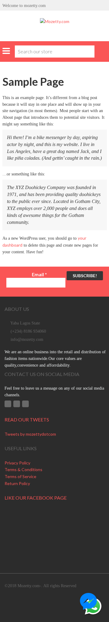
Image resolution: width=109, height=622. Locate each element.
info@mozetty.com (27, 339)
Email (39, 274)
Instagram (25, 404)
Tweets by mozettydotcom (30, 434)
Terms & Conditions (23, 469)
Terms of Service (20, 476)
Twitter (16, 404)
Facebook (8, 404)
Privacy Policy (17, 462)
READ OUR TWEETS (27, 419)
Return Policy (17, 483)
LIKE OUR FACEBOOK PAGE (36, 498)
